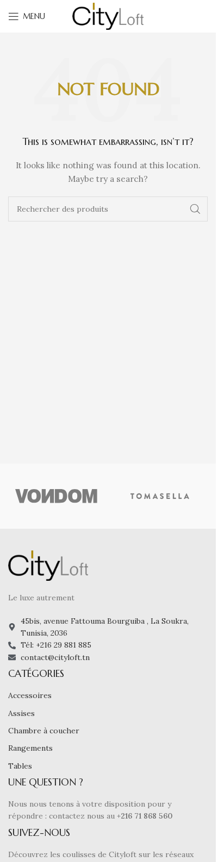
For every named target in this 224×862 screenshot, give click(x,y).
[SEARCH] (195, 209)
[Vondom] (56, 496)
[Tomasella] (160, 496)
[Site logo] (108, 16)
